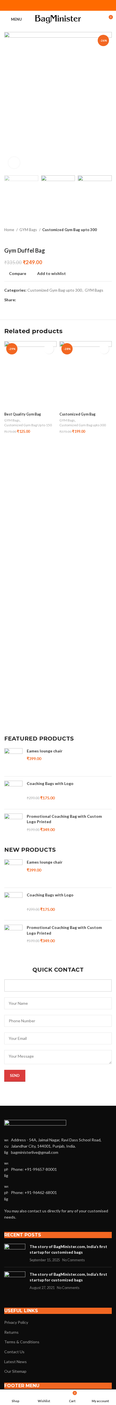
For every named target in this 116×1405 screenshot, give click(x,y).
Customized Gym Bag (77, 414)
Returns (11, 1332)
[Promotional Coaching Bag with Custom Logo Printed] (13, 826)
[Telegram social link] (72, 5)
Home (9, 229)
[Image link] (35, 1124)
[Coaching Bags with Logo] (13, 793)
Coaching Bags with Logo (50, 783)
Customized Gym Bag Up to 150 (28, 425)
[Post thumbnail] (14, 1253)
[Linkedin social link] (65, 5)
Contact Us (14, 1351)
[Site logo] (58, 18)
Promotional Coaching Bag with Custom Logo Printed (64, 819)
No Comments (73, 1260)
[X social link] (50, 5)
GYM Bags (28, 229)
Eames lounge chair (45, 750)
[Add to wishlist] (49, 349)
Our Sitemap (15, 1371)
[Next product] (109, 238)
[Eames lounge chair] (13, 760)
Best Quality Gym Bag (22, 414)
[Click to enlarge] (14, 162)
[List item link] (58, 1169)
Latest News (15, 1361)
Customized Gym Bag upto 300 (69, 229)
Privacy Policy (16, 1322)
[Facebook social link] (43, 5)
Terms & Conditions (21, 1341)
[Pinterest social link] (58, 5)
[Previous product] (98, 238)
